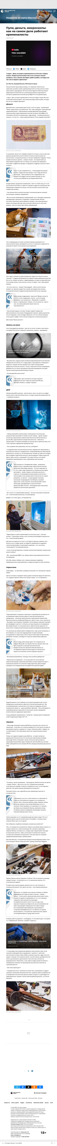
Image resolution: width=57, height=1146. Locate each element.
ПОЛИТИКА (18, 1098)
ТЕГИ (51, 1103)
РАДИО (22, 1103)
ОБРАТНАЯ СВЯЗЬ (38, 1103)
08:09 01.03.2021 (9, 38)
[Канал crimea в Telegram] (17, 1087)
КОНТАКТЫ (29, 1103)
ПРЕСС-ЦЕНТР (15, 1103)
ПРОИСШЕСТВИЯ (32, 1098)
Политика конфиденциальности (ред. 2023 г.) (22, 1115)
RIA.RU (47, 1103)
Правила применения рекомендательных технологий (25, 1117)
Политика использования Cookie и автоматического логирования (28, 1114)
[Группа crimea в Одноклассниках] (34, 1087)
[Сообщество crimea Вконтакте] (23, 1087)
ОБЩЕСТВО (25, 1098)
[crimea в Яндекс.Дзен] (28, 1087)
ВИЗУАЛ (40, 1098)
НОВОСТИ (7, 1103)
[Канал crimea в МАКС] (40, 1087)
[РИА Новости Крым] (8, 11)
